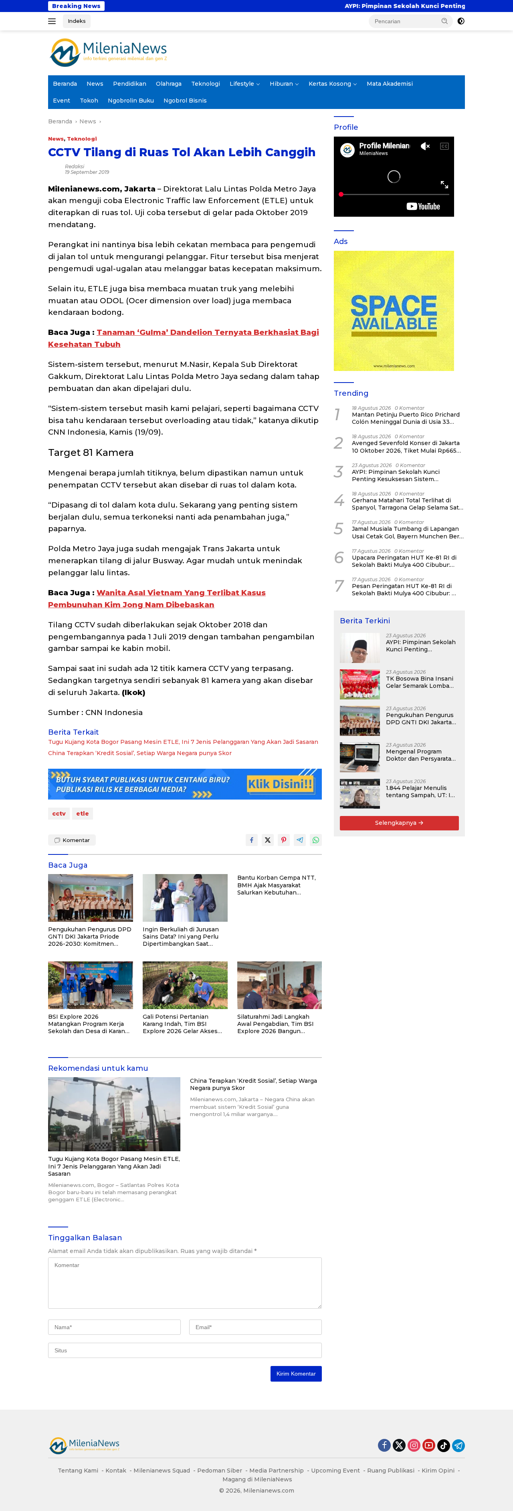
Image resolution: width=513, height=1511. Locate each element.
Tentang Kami (78, 1470)
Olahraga (169, 83)
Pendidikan (129, 83)
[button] (445, 20)
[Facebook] (384, 1446)
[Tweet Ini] (268, 840)
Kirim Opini (438, 1470)
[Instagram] (414, 1446)
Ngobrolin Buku (131, 100)
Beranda (65, 83)
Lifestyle (242, 83)
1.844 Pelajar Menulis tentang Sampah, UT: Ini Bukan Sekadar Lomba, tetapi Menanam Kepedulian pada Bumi (421, 791)
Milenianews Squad (161, 1470)
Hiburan (281, 83)
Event (61, 100)
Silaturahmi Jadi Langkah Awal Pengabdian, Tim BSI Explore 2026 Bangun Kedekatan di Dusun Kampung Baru (275, 1024)
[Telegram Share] (300, 840)
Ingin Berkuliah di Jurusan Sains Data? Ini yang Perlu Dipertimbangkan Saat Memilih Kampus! (181, 937)
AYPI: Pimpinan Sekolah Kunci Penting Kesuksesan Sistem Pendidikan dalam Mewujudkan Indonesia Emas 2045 (397, 475)
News (95, 83)
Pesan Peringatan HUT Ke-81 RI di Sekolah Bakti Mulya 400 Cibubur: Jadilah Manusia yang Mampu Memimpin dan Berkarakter (402, 589)
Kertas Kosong (330, 83)
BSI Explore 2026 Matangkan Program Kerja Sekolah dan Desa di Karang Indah (88, 1024)
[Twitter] (399, 1446)
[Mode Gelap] (461, 21)
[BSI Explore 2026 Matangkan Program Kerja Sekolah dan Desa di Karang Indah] (90, 985)
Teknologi (205, 83)
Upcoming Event (335, 1470)
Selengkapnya (396, 822)
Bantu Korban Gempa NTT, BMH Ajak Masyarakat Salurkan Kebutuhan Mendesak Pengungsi (276, 885)
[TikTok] (443, 1445)
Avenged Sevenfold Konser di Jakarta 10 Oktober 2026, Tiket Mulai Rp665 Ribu (406, 446)
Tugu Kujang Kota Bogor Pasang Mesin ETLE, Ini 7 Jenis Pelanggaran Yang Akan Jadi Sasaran (183, 741)
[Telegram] (458, 1445)
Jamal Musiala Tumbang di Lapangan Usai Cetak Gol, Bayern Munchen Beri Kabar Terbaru (406, 532)
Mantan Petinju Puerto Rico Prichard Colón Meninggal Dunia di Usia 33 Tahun (406, 418)
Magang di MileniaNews (257, 1479)
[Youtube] (428, 1446)
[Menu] (53, 21)
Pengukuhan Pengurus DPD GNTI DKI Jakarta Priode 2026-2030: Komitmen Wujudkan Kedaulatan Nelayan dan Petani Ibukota (89, 937)
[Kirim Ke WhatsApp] (316, 840)
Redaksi (74, 166)
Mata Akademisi (390, 83)
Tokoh (89, 100)
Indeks (77, 21)
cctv (59, 813)
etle (82, 813)
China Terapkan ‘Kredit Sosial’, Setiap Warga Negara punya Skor (140, 753)
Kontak (115, 1470)
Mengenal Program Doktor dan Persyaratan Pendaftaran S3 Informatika (420, 755)
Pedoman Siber (219, 1470)
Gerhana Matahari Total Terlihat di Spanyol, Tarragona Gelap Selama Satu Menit (407, 504)
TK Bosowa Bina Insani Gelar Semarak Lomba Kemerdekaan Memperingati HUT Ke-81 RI (420, 682)
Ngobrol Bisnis (185, 100)
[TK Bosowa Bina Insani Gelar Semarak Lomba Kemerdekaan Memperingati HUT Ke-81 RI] (360, 684)
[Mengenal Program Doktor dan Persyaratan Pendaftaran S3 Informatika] (360, 757)
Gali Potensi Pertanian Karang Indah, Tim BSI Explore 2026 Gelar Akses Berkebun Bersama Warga (181, 1024)
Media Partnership (276, 1470)
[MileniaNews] (108, 52)
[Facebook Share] (252, 840)
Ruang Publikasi (390, 1470)
